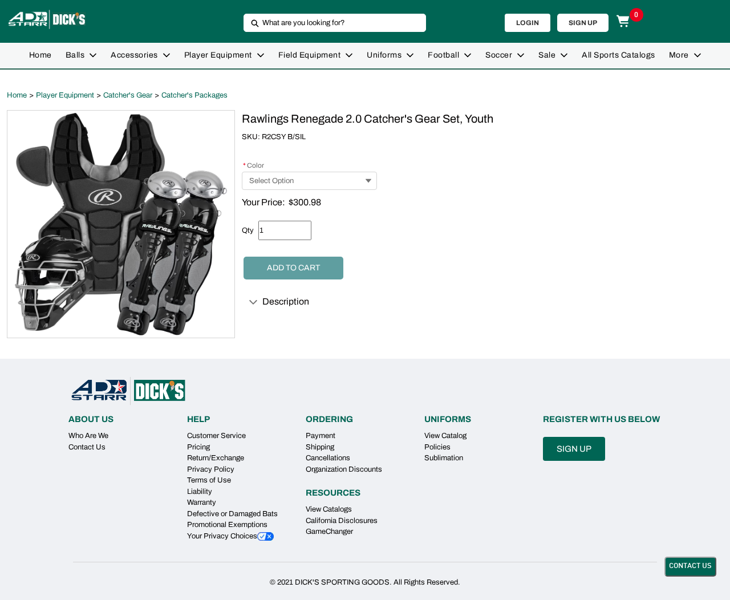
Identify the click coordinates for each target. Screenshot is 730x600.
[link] (40, 55)
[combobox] (330, 22)
